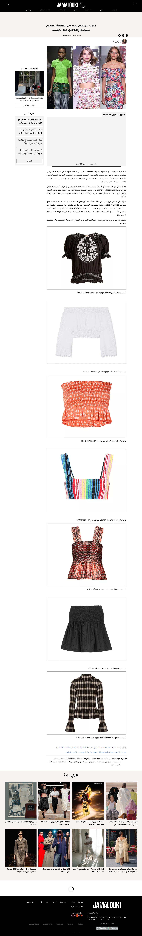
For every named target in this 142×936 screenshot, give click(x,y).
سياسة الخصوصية (34, 924)
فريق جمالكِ (60, 924)
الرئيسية (79, 35)
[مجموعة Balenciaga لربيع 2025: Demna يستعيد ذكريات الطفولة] (21, 848)
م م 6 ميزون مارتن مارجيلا (77, 762)
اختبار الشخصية (44, 10)
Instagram (92, 917)
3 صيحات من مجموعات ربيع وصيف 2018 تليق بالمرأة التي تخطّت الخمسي (87, 747)
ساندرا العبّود (116, 41)
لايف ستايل (62, 10)
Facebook (112, 917)
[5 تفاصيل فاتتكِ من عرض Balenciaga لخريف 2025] (54, 848)
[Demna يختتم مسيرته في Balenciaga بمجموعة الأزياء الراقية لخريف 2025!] (121, 848)
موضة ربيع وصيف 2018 (57, 762)
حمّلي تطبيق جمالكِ (107, 924)
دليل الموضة (66, 35)
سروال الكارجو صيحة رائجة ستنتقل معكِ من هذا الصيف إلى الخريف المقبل (96, 752)
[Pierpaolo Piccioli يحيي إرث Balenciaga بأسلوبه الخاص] (54, 801)
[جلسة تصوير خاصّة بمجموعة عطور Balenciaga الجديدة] (88, 801)
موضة (114, 10)
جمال (102, 10)
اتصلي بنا (80, 924)
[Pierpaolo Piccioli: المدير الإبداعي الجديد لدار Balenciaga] (88, 848)
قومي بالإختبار (29, 106)
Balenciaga (115, 759)
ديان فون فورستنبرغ (104, 762)
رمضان (28, 10)
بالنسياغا (116, 762)
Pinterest (102, 917)
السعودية (89, 10)
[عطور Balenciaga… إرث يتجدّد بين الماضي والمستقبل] (21, 801)
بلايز (113, 765)
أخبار (75, 10)
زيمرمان (91, 762)
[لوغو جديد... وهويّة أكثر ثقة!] (86, 139)
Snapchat (121, 917)
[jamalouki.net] (71, 5)
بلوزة (118, 765)
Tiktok (101, 920)
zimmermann (59, 759)
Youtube (91, 920)
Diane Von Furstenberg (100, 759)
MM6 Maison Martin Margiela (78, 759)
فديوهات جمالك (51, 902)
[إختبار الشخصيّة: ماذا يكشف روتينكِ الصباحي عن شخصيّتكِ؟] (29, 83)
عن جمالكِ (70, 924)
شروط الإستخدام (47, 924)
